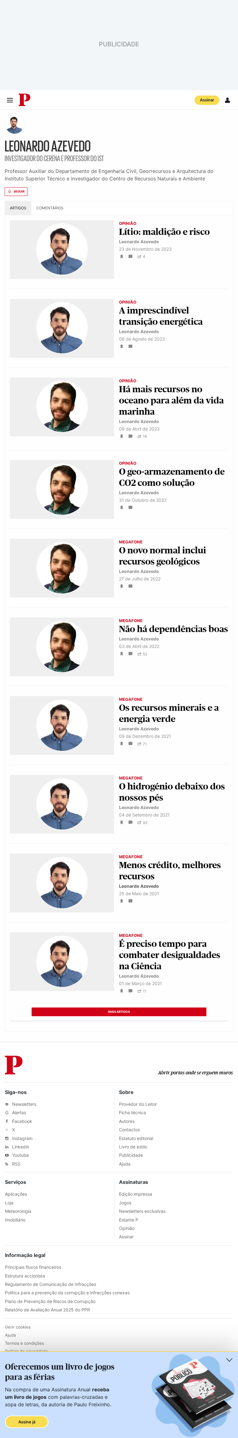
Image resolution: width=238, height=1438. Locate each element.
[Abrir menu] (10, 100)
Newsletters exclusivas (142, 1211)
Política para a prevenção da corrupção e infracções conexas (67, 1292)
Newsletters (23, 1104)
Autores (126, 1121)
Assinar (207, 99)
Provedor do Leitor (138, 1104)
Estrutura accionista (25, 1275)
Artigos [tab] (18, 208)
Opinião (126, 1228)
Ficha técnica (132, 1112)
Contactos (129, 1129)
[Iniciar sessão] (227, 100)
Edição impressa (135, 1194)
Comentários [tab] (50, 208)
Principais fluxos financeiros (33, 1267)
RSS (15, 1163)
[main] (119, 575)
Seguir (19, 191)
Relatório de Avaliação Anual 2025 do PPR (47, 1309)
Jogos (125, 1202)
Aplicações (16, 1194)
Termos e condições (24, 1343)
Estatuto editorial (136, 1138)
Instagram (22, 1138)
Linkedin (20, 1146)
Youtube (20, 1155)
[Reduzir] (229, 1360)
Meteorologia (18, 1211)
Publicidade (131, 1155)
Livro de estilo (133, 1146)
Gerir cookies (18, 1326)
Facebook (21, 1121)
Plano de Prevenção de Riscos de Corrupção (50, 1301)
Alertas (18, 1112)
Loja (9, 1202)
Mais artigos (119, 1011)
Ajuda (124, 1163)
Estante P (128, 1219)
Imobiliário (15, 1219)
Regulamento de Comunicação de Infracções (50, 1284)
